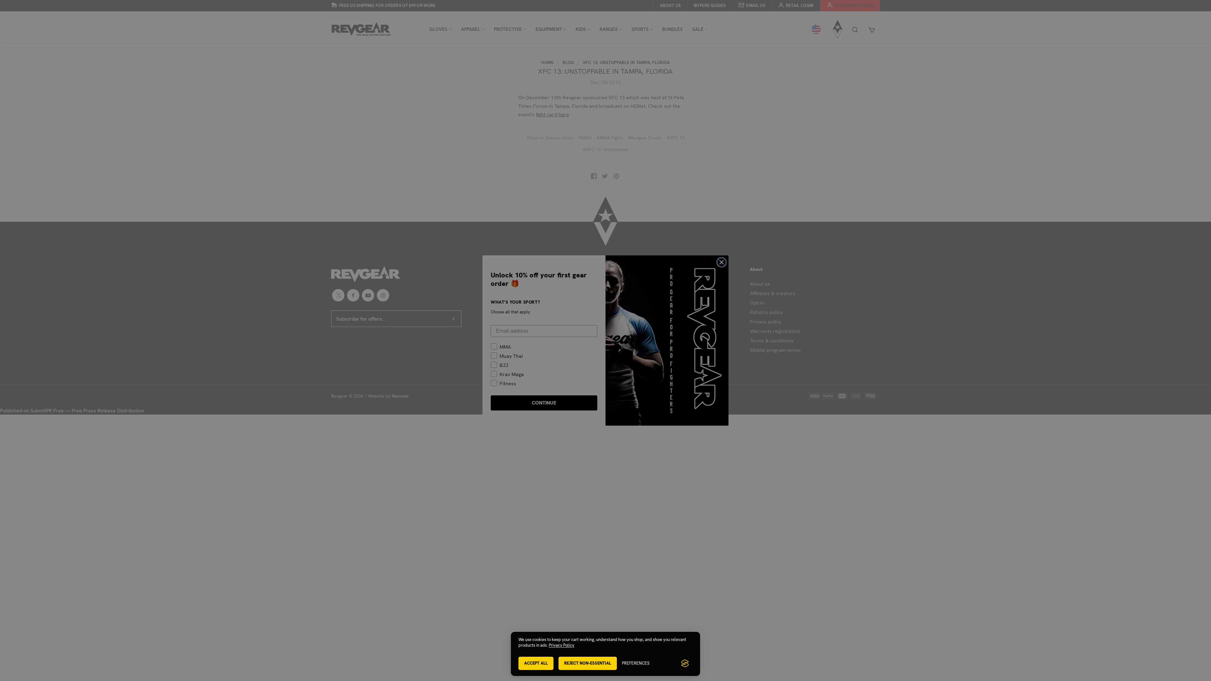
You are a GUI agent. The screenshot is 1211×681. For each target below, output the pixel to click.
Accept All (536, 663)
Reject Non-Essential (587, 663)
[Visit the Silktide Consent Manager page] (685, 663)
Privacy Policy (561, 645)
